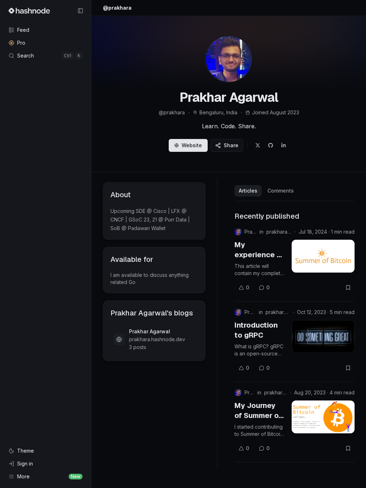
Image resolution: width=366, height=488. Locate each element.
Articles (248, 191)
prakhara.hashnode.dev (279, 232)
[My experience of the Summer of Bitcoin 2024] (323, 256)
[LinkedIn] (283, 145)
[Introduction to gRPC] (323, 336)
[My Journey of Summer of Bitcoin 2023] (323, 416)
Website (192, 145)
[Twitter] (257, 145)
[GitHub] (270, 145)
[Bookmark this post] (348, 287)
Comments (280, 191)
